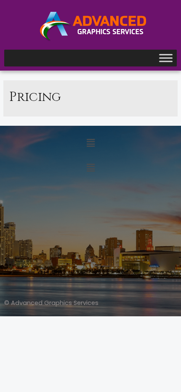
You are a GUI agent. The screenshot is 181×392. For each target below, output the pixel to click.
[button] (90, 143)
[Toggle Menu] (166, 58)
